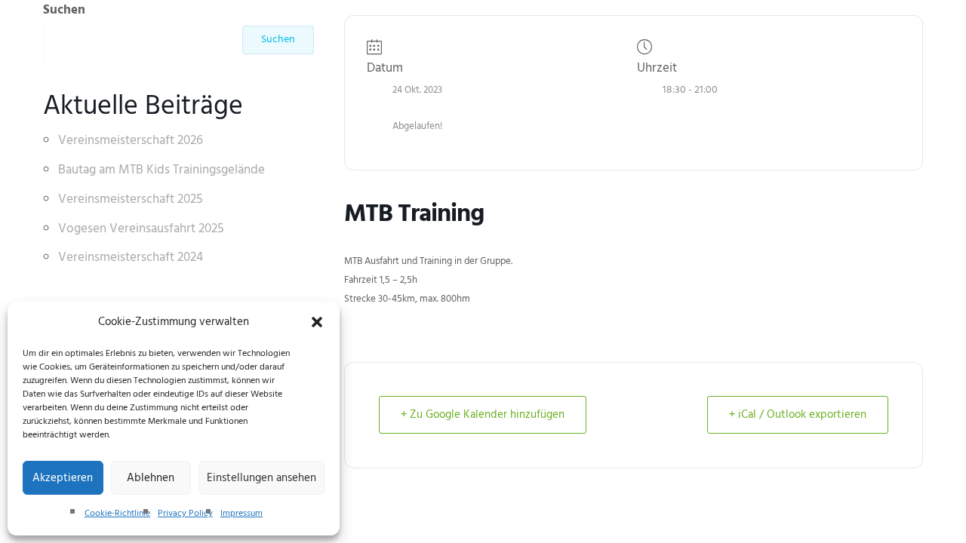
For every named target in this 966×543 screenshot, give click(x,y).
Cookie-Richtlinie (117, 513)
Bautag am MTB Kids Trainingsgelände (161, 170)
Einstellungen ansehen (261, 478)
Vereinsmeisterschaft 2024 (130, 257)
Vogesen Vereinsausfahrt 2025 (141, 229)
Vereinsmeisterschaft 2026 (130, 140)
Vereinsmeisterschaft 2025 (130, 199)
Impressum (241, 513)
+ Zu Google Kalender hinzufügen (483, 415)
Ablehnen (150, 478)
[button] (317, 322)
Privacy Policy (185, 513)
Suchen (64, 10)
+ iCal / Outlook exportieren (797, 415)
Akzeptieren (62, 478)
